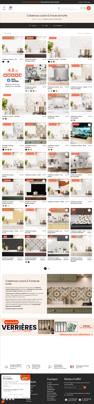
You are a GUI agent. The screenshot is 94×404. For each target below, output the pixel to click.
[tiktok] (13, 399)
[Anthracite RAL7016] (8, 62)
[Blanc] (6, 62)
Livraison (80, 2)
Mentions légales (51, 393)
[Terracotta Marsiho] (28, 150)
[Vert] (51, 62)
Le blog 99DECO (51, 400)
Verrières (28, 401)
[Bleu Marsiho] (26, 150)
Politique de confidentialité (51, 388)
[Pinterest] (10, 399)
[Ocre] (6, 119)
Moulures (28, 399)
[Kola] (10, 150)
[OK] (84, 387)
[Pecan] (33, 91)
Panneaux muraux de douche (32, 395)
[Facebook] (3, 399)
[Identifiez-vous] (84, 8)
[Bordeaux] (28, 262)
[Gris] (28, 91)
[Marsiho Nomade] (31, 150)
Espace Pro (50, 391)
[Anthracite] (54, 91)
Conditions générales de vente (53, 385)
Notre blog (87, 2)
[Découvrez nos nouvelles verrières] (47, 327)
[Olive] (31, 91)
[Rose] (49, 91)
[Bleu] (26, 91)
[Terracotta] (54, 62)
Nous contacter (51, 396)
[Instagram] (7, 399)
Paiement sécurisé (52, 395)
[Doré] (56, 91)
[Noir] (3, 62)
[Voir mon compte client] (81, 8)
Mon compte (50, 398)
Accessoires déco (31, 385)
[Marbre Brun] (8, 206)
